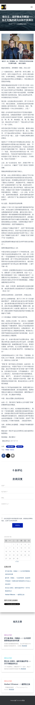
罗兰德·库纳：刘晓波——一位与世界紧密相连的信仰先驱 (17, 639)
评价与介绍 (19, 446)
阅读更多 (24, 646)
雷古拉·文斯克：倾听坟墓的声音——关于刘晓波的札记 (17, 662)
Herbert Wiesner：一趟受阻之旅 (14, 594)
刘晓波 (7, 449)
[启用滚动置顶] (31, 701)
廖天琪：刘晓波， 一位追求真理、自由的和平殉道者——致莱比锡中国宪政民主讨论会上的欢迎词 (18, 581)
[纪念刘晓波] (4, 7)
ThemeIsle (19, 700)
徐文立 (12, 449)
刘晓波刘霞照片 (10, 446)
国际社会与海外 (8, 635)
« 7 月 (17, 561)
